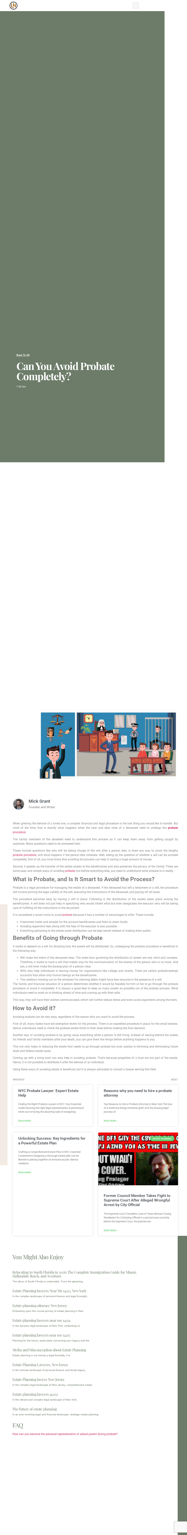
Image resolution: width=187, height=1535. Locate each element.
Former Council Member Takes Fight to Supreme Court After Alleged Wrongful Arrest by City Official (137, 1200)
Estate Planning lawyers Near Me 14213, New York (49, 1290)
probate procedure (24, 855)
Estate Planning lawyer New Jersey (38, 1379)
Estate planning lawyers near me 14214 (41, 1320)
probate (70, 871)
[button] (135, 5)
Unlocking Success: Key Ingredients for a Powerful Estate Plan (51, 1140)
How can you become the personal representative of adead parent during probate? (65, 1434)
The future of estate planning (34, 1408)
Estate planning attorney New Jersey (39, 1305)
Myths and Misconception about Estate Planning (49, 1349)
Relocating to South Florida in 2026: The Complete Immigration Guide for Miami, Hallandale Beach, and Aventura (74, 1274)
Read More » (25, 1121)
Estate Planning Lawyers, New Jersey (40, 1364)
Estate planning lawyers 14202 (35, 1394)
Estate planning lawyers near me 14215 (41, 1334)
